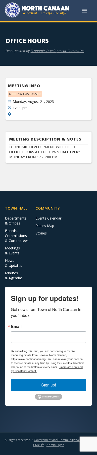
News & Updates (13, 263)
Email (16, 326)
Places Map (45, 225)
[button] (84, 10)
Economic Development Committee (57, 50)
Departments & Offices (15, 221)
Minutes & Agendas (14, 275)
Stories (41, 233)
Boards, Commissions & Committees (17, 235)
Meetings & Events (12, 250)
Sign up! (48, 385)
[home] (37, 10)
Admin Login (55, 445)
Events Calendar (48, 218)
